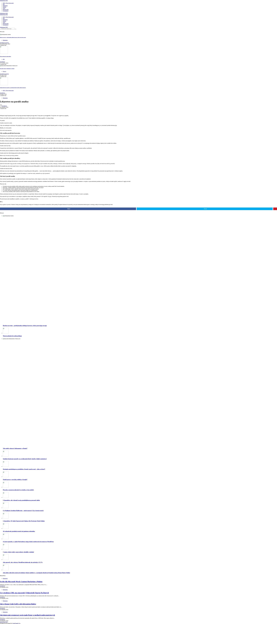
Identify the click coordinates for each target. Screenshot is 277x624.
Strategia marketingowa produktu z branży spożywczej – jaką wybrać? (24, 469)
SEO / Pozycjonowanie (8, 3)
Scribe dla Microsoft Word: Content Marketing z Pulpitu (21, 581)
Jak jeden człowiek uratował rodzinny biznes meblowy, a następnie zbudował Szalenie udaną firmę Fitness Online (36, 572)
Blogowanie (5, 9)
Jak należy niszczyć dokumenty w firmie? (7, 68)
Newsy (4, 71)
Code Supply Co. (16, 623)
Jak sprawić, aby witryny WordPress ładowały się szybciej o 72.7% (23, 562)
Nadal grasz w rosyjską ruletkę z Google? (15, 479)
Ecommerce (5, 10)
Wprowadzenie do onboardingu (5, 56)
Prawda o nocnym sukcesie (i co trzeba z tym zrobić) (18, 490)
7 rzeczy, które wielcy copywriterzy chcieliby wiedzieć (18, 552)
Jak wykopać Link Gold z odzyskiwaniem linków (18, 604)
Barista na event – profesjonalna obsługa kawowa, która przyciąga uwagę (13, 37)
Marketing (5, 5)
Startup (4, 7)
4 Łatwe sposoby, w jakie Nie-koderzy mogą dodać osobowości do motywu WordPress (28, 541)
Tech (4, 8)
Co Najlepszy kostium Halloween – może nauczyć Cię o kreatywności (23, 510)
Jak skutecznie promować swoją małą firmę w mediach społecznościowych (27, 615)
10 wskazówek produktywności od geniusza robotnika (19, 531)
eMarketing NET (4, 0)
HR (4, 4)
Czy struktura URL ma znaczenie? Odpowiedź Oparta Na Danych (24, 593)
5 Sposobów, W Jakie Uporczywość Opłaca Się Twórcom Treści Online (24, 521)
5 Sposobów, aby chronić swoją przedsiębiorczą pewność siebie (21, 500)
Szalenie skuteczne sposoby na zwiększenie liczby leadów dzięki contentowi (13, 87)
